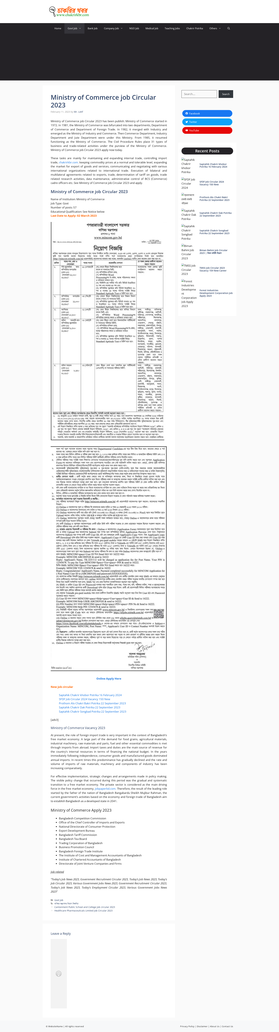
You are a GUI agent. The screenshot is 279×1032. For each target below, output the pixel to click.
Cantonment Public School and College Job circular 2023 (84, 907)
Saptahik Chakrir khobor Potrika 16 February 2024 (90, 695)
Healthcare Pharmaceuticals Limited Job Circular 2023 (83, 910)
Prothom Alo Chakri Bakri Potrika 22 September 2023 (92, 703)
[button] (228, 28)
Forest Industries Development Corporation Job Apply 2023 (216, 293)
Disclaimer (202, 1026)
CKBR (97, 11)
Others (213, 28)
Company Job (111, 28)
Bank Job (93, 28)
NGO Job (134, 28)
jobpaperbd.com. (105, 788)
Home (57, 28)
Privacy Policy (187, 1026)
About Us (214, 1026)
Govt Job (72, 28)
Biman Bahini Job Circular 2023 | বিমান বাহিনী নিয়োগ (213, 251)
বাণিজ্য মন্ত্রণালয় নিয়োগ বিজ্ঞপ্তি (66, 903)
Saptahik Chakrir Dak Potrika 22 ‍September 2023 (89, 707)
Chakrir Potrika (194, 28)
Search (226, 94)
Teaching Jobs (172, 28)
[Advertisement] (139, 57)
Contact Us (227, 1026)
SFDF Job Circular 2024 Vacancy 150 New (84, 699)
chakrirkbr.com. (69, 162)
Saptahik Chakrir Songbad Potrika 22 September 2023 (92, 711)
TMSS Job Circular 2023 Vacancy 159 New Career (213, 269)
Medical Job (151, 28)
